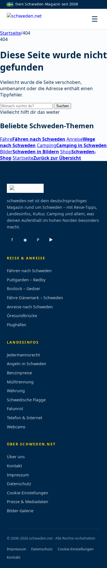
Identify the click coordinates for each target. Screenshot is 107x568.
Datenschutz (19, 483)
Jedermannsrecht (23, 355)
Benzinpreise (19, 372)
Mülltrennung (20, 382)
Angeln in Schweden (26, 363)
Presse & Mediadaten (27, 501)
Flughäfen (16, 324)
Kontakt (14, 465)
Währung (16, 390)
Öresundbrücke (22, 315)
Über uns (16, 456)
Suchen (62, 106)
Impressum (18, 475)
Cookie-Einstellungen (27, 492)
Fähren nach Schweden (29, 270)
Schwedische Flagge (26, 399)
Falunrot (15, 408)
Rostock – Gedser (23, 288)
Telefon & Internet (24, 417)
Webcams (16, 426)
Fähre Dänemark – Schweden (35, 297)
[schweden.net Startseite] (28, 19)
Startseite (10, 33)
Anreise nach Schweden (30, 306)
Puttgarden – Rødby (26, 279)
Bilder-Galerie (20, 510)
